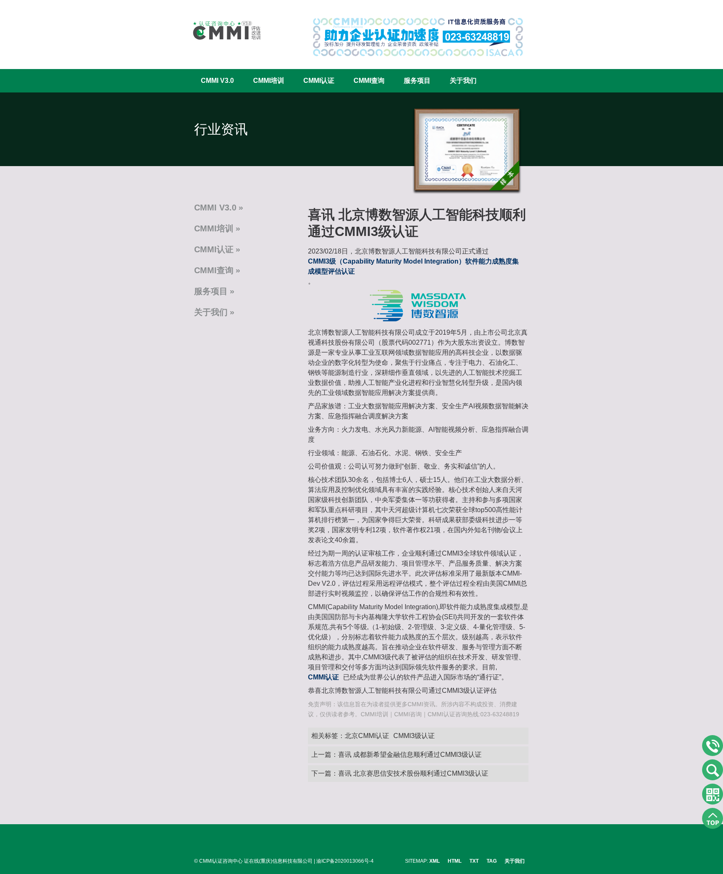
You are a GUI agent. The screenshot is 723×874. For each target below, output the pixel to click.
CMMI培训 (268, 80)
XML (434, 861)
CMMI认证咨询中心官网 (221, 30)
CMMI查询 (369, 80)
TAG (492, 861)
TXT (474, 861)
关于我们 (463, 80)
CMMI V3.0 (217, 80)
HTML (454, 861)
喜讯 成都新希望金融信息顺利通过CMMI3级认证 (410, 754)
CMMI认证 (318, 80)
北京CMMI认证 (367, 735)
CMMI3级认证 (414, 735)
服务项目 (417, 80)
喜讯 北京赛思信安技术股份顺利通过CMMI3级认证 (413, 773)
